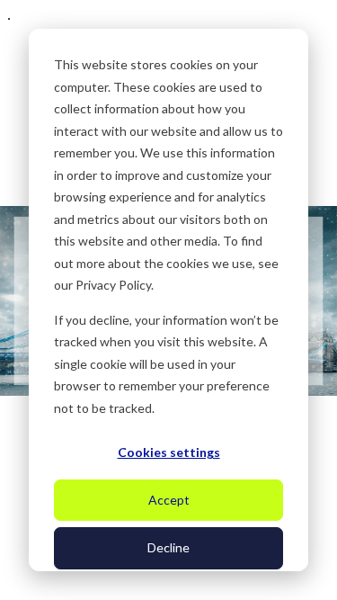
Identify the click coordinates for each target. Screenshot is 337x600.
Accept (169, 499)
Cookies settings (169, 452)
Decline (168, 547)
